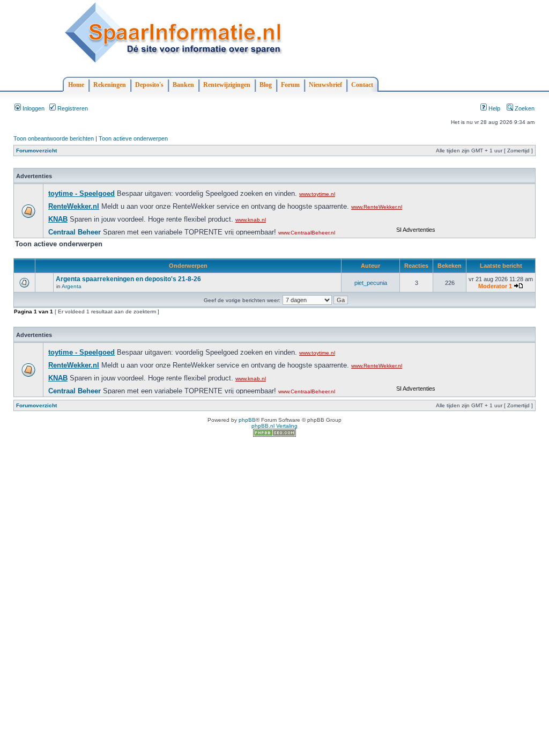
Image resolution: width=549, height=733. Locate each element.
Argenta (71, 286)
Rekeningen (109, 85)
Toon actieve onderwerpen (133, 138)
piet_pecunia (370, 283)
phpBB (247, 420)
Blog (265, 85)
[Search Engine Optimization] (274, 435)
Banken (183, 85)
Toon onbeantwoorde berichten (53, 138)
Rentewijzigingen (226, 85)
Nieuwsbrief (325, 85)
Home (76, 85)
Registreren (72, 108)
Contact (362, 85)
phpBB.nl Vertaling (274, 426)
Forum (290, 85)
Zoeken (524, 108)
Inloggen (32, 108)
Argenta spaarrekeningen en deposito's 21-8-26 (128, 279)
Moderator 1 (495, 286)
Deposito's (149, 85)
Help (493, 108)
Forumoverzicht (36, 150)
